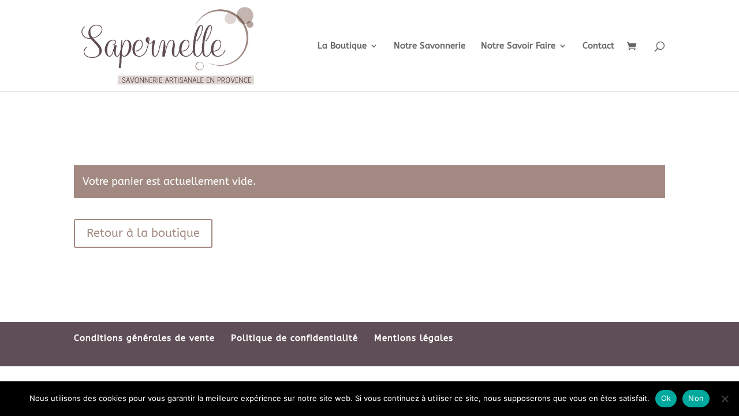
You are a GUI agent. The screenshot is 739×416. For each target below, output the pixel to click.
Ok (666, 398)
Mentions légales (413, 338)
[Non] (724, 398)
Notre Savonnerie (429, 46)
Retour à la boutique (143, 233)
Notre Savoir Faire (518, 46)
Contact (598, 46)
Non (696, 398)
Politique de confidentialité (294, 338)
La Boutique (342, 46)
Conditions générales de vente (144, 338)
